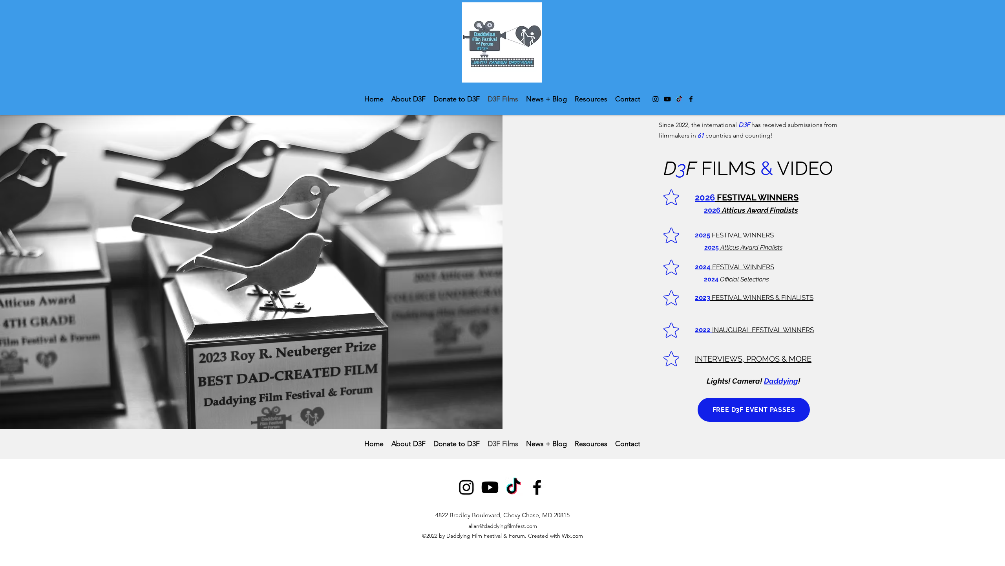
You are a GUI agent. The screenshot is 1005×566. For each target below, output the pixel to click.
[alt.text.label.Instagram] (656, 99)
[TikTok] (679, 99)
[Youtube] (667, 99)
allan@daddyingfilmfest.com (502, 525)
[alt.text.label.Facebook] (691, 99)
